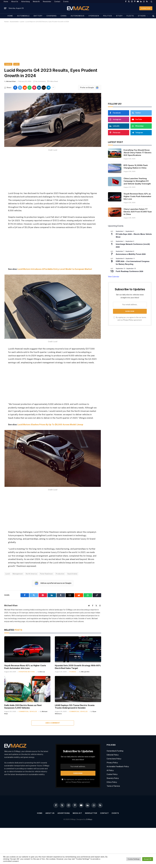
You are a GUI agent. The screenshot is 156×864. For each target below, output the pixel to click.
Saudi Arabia (72, 574)
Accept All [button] (147, 859)
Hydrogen (94, 16)
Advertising (25, 1)
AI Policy (110, 770)
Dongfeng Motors (27, 672)
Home (6, 1)
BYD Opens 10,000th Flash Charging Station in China (136, 166)
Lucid (22, 21)
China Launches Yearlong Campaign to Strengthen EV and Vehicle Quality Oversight (137, 181)
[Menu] (5, 8)
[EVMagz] (78, 8)
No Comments (40, 81)
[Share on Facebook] (15, 88)
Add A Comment (52, 723)
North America (31, 574)
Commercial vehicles (28, 711)
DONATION (145, 8)
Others (142, 16)
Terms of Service (113, 786)
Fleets (130, 16)
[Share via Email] (44, 88)
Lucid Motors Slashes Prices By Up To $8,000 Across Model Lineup (50, 424)
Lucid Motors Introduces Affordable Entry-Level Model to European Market (55, 269)
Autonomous (77, 16)
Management (18, 574)
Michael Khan (11, 81)
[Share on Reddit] (25, 88)
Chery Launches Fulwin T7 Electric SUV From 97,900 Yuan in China (138, 211)
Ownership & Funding (115, 751)
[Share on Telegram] (48, 88)
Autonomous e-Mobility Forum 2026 (131, 254)
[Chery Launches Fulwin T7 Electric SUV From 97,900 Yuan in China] (114, 212)
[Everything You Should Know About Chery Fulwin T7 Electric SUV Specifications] (114, 153)
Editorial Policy (112, 755)
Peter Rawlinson (46, 574)
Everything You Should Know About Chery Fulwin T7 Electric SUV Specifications (137, 152)
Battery (38, 16)
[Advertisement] (77, 45)
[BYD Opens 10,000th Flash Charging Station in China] (114, 168)
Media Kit (36, 1)
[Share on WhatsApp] (29, 88)
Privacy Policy (128, 320)
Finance (8, 64)
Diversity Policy (113, 778)
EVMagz (89, 819)
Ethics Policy (112, 782)
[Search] (153, 16)
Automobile (23, 16)
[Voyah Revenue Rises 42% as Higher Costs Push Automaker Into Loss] (27, 649)
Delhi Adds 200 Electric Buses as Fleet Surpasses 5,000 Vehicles (23, 706)
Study (119, 16)
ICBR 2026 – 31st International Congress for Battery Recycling (132, 262)
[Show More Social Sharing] (53, 88)
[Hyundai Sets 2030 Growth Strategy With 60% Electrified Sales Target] (78, 649)
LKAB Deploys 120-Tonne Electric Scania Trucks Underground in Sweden (74, 706)
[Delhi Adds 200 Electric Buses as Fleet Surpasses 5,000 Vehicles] (27, 689)
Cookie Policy (112, 774)
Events (65, 1)
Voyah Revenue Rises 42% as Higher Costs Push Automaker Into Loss (25, 666)
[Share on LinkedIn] (39, 88)
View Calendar (113, 276)
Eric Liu (42, 672)
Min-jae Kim (85, 672)
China (64, 16)
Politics (107, 16)
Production (60, 574)
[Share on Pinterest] (34, 88)
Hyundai (72, 672)
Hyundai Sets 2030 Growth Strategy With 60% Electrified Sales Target (78, 666)
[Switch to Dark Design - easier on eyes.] (151, 1)
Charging (52, 16)
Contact (57, 1)
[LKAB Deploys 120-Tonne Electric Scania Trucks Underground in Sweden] (78, 689)
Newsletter (47, 1)
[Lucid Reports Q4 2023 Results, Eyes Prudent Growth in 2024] (52, 146)
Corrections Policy (114, 759)
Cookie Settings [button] (134, 859)
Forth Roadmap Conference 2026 (129, 271)
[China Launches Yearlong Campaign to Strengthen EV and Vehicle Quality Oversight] (114, 181)
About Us (14, 1)
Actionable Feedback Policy (118, 766)
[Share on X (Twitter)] (20, 88)
